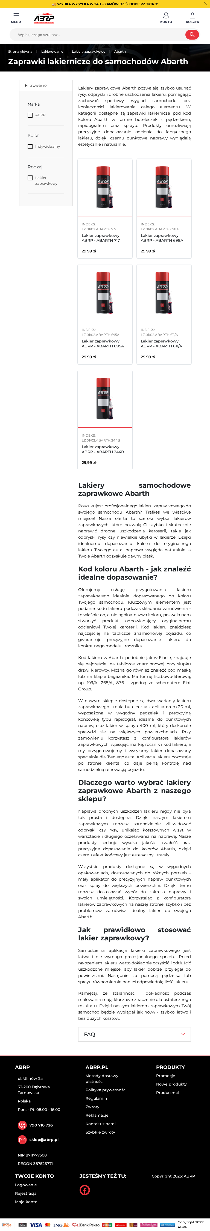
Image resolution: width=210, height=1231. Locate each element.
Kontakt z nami (101, 1123)
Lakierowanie (52, 51)
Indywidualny (47, 146)
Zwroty (92, 1106)
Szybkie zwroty (100, 1132)
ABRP (40, 115)
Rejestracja (25, 1193)
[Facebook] (85, 1190)
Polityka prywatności (106, 1089)
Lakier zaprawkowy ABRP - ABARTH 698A (162, 238)
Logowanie (26, 1184)
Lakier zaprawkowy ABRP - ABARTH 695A (103, 343)
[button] (166, 18)
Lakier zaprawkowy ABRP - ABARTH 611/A (161, 343)
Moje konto (26, 1201)
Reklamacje (97, 1115)
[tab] (134, 1034)
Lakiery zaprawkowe (88, 51)
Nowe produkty (171, 1084)
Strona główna (20, 51)
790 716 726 (41, 1125)
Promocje (165, 1075)
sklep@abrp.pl (44, 1139)
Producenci (167, 1092)
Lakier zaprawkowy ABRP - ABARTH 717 (101, 238)
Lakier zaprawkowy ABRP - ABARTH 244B (103, 449)
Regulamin (96, 1098)
